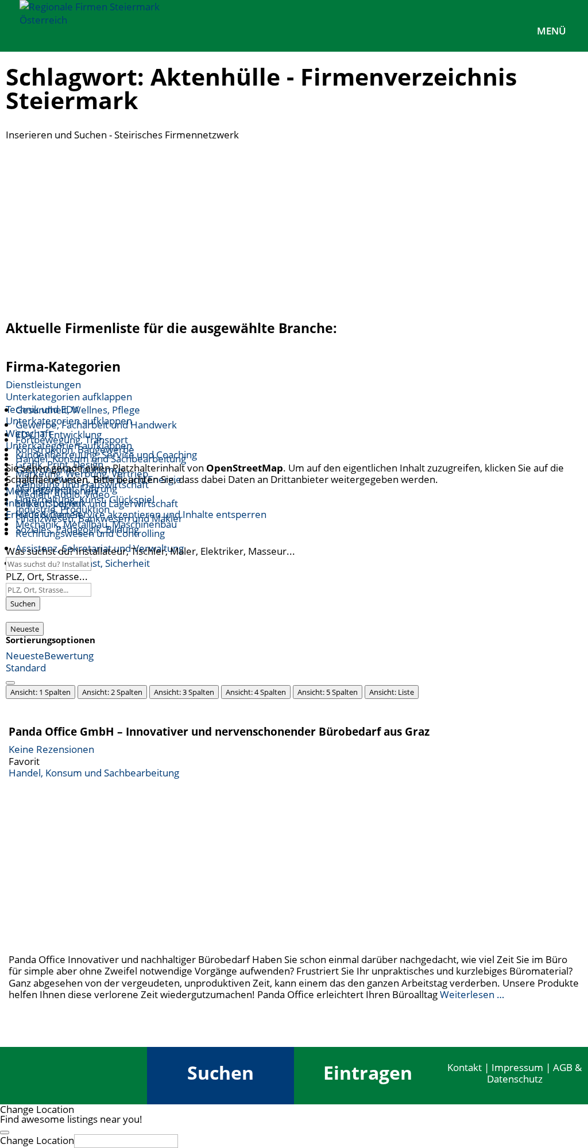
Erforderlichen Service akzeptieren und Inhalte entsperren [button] (136, 514)
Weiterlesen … (472, 994)
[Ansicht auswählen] (10, 683)
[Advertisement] (294, 226)
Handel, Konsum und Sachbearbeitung (94, 772)
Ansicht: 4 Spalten (256, 692)
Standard (26, 667)
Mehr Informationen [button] (51, 490)
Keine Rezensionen (51, 749)
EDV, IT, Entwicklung (59, 434)
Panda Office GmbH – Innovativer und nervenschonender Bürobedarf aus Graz (219, 731)
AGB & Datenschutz (534, 1073)
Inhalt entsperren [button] (45, 502)
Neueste (24, 629)
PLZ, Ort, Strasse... (47, 576)
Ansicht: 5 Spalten (327, 692)
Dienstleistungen (43, 384)
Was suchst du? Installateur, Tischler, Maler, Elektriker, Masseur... (150, 551)
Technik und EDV (42, 409)
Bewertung (69, 655)
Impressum (517, 1067)
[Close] (4, 1132)
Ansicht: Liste (391, 692)
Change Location (37, 1140)
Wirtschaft (29, 433)
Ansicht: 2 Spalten (112, 692)
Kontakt (464, 1067)
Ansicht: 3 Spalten (184, 692)
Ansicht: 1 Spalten (40, 692)
